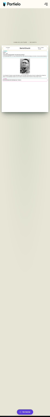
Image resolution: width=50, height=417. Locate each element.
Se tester (26, 412)
